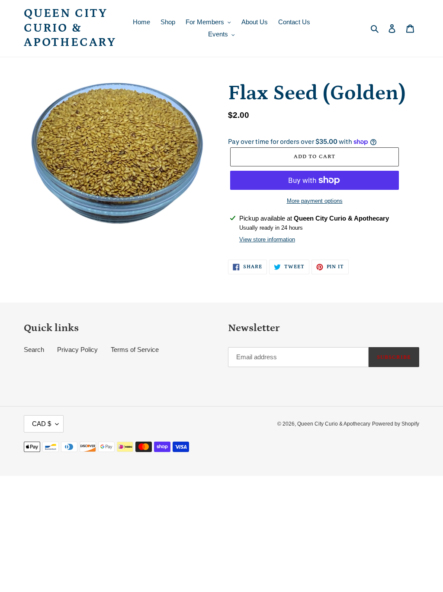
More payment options (315, 201)
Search (34, 349)
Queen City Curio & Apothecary (70, 28)
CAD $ (41, 423)
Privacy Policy (77, 349)
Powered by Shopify (395, 424)
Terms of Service (135, 349)
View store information (267, 239)
